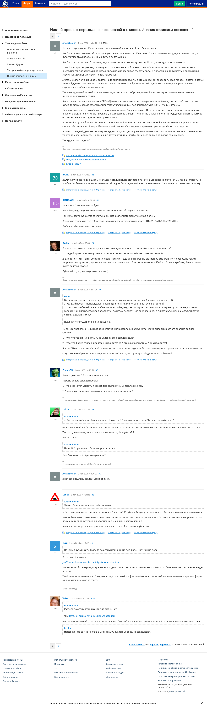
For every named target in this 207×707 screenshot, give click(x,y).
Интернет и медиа (115, 672)
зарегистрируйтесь (160, 644)
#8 (93, 494)
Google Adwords (16, 58)
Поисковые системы (16, 30)
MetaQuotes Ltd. (177, 691)
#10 (93, 598)
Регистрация (196, 3)
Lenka (65, 494)
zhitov (65, 409)
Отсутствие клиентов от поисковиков (86, 159)
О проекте (163, 659)
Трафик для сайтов (16, 43)
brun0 (65, 174)
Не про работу (13, 120)
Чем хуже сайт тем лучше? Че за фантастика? (90, 155)
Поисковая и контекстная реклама (21, 51)
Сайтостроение (14, 88)
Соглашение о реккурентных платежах (177, 676)
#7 (100, 473)
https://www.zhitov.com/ (99, 464)
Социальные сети (114, 664)
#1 (93, 174)
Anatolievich (69, 42)
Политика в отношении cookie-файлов (177, 672)
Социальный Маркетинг (19, 95)
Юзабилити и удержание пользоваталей (91, 615)
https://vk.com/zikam (126, 400)
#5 (97, 370)
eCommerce (112, 676)
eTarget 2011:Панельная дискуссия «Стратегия (85, 190)
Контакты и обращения (169, 680)
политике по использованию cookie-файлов (133, 702)
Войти (179, 3)
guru (65, 542)
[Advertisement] (103, 16)
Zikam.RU (67, 370)
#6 (93, 409)
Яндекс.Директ (15, 64)
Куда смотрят (73, 163)
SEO (56, 668)
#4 (100, 289)
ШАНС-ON (68, 200)
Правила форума (11, 681)
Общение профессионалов (20, 101)
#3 (93, 243)
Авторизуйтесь (137, 644)
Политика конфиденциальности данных (178, 667)
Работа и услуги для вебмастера (23, 114)
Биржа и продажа (15, 107)
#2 (98, 200)
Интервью (59, 664)
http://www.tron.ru (122, 149)
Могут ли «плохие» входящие (146, 190)
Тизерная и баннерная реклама (25, 70)
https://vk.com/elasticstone (184, 400)
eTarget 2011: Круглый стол (119, 190)
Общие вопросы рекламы (21, 75)
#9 (91, 543)
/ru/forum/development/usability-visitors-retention (90, 562)
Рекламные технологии (66, 672)
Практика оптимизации (18, 36)
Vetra (65, 598)
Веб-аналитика (61, 676)
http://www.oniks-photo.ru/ (125, 280)
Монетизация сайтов (17, 82)
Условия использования (170, 663)
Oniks (65, 243)
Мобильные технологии (66, 659)
